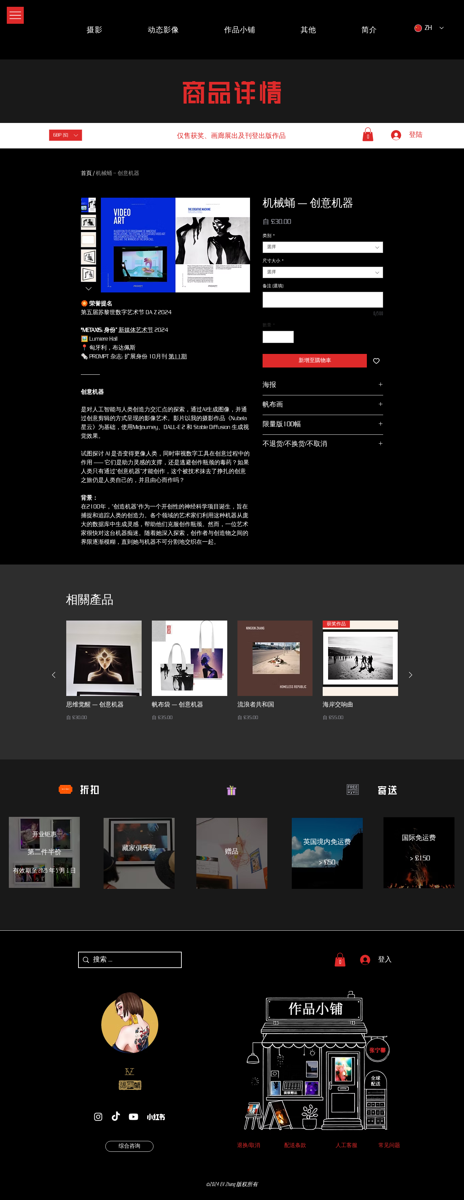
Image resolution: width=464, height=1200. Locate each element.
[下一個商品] (411, 675)
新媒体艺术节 (136, 330)
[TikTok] (115, 1116)
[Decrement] (268, 337)
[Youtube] (133, 1116)
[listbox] (65, 135)
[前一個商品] (54, 675)
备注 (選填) (273, 286)
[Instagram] (98, 1116)
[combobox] (323, 247)
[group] (232, 675)
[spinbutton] (278, 337)
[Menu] (15, 15)
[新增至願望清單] (376, 361)
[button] (65, 135)
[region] (44, 853)
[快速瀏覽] (104, 658)
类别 (269, 236)
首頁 (86, 173)
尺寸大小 (273, 261)
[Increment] (289, 337)
